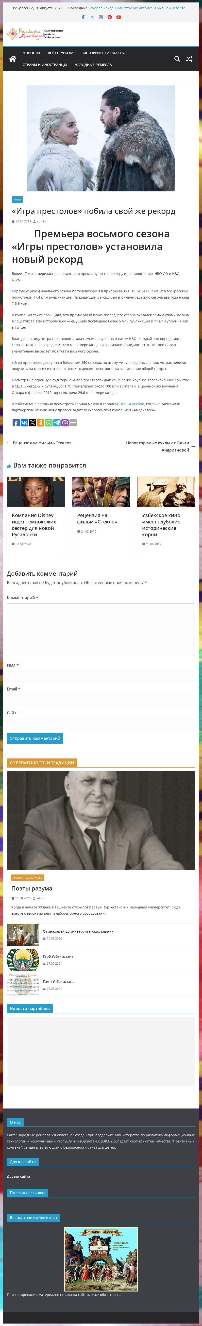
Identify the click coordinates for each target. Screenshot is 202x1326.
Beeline (138, 404)
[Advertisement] (101, 1051)
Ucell (123, 404)
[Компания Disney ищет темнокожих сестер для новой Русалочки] (36, 480)
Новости (31, 52)
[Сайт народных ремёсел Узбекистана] (13, 59)
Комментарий (22, 597)
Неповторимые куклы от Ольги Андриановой (157, 446)
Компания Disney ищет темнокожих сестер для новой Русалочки (34, 525)
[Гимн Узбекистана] (23, 985)
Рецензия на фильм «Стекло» (42, 443)
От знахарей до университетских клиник (78, 931)
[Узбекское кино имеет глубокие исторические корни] (166, 480)
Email (13, 689)
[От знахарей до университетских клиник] (23, 935)
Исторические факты (104, 52)
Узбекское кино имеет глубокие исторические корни (161, 525)
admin (41, 221)
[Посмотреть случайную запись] (189, 59)
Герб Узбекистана (58, 956)
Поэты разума (31, 888)
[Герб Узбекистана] (23, 960)
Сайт (11, 712)
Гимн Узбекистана (58, 981)
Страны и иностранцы (45, 64)
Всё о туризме (61, 52)
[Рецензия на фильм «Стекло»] (101, 480)
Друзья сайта (18, 1176)
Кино (17, 199)
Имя (13, 665)
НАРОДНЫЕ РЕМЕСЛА (93, 64)
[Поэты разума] (101, 820)
